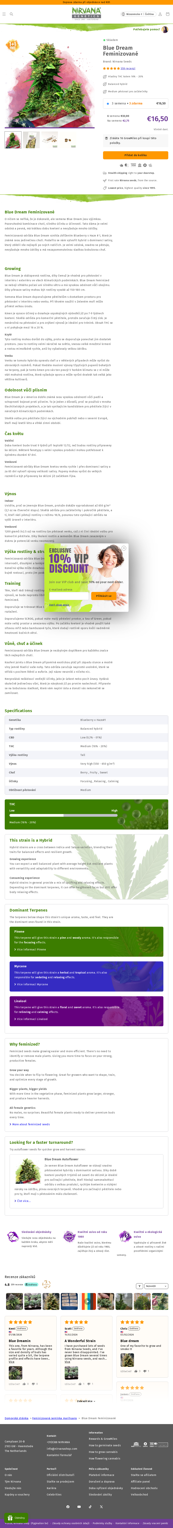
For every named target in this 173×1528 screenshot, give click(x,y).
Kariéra (51, 1488)
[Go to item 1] (14, 1301)
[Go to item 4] (69, 1301)
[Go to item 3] (51, 1301)
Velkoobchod (139, 1494)
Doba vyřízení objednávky (106, 1488)
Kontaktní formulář (59, 1455)
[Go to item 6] (105, 1301)
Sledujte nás (13, 1488)
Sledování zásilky (100, 1494)
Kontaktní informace (127, 1523)
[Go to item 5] (87, 1301)
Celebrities (54, 1494)
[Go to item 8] (142, 1301)
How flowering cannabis (104, 1458)
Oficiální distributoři (60, 1475)
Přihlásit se (104, 595)
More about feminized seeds (31, 1124)
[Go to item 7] (124, 1301)
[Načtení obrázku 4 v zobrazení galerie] (68, 140)
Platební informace (101, 1475)
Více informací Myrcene (32, 984)
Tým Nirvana (13, 1481)
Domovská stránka (17, 1418)
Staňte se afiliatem (143, 1475)
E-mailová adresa (60, 589)
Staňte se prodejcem (60, 1481)
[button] (4, 14)
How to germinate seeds (105, 1445)
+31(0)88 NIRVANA (58, 1442)
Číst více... (24, 1201)
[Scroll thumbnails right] (164, 1301)
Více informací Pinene (31, 949)
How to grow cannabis (103, 1452)
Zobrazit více (84, 1401)
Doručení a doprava (102, 1481)
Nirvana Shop (21, 1523)
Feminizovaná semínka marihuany (54, 1418)
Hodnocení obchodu (144, 1488)
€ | (140, 14)
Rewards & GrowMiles (103, 1438)
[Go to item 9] (160, 1301)
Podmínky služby (102, 1523)
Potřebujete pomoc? (146, 29)
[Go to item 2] (32, 1301)
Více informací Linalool (32, 1019)
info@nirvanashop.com (62, 1448)
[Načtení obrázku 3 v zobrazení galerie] (49, 140)
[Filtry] (139, 1286)
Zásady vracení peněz (155, 1523)
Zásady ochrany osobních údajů (70, 1523)
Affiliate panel (140, 1481)
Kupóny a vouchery (17, 1494)
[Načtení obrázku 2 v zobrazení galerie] (31, 140)
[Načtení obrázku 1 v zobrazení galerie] (13, 140)
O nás (8, 1475)
